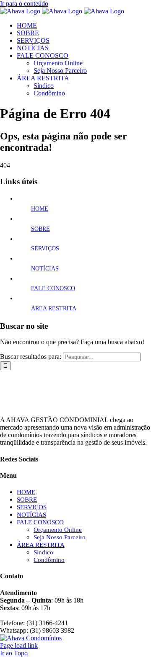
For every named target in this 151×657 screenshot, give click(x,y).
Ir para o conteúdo (24, 3)
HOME (39, 209)
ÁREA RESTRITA (53, 308)
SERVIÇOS (45, 248)
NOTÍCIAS (45, 268)
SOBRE (40, 229)
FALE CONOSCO (53, 288)
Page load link (19, 645)
